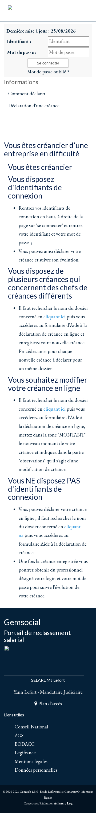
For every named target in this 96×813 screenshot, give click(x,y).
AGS (19, 735)
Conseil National (31, 727)
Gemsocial (22, 622)
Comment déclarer (26, 93)
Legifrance (25, 752)
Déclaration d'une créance (33, 105)
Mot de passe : (21, 52)
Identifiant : (19, 41)
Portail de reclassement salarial (37, 636)
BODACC (25, 744)
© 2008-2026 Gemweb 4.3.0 (20, 792)
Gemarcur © (71, 792)
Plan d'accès (49, 703)
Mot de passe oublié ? (48, 72)
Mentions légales (31, 761)
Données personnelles (36, 770)
